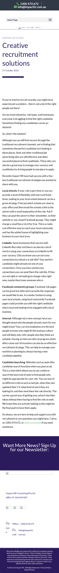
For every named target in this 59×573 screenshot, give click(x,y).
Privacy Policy (46, 568)
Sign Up (29, 459)
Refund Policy (29, 570)
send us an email (32, 422)
